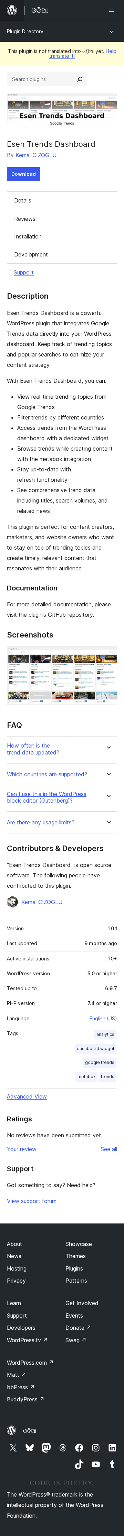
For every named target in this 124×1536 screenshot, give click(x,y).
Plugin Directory (25, 31)
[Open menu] (113, 10)
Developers (21, 1327)
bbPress (21, 1387)
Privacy (16, 1280)
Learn (14, 1303)
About (14, 1243)
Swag (75, 1340)
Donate (78, 1327)
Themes (75, 1256)
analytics (105, 1034)
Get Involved (82, 1303)
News (14, 1256)
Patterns (76, 1280)
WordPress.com (30, 1362)
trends (107, 1076)
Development (31, 254)
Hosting (17, 1268)
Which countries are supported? (47, 774)
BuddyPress (25, 1399)
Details (22, 200)
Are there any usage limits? (40, 822)
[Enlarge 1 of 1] (107, 655)
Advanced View (27, 1096)
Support (24, 272)
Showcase (78, 1243)
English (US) (103, 1018)
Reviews (24, 218)
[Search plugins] (80, 79)
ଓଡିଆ (29, 1430)
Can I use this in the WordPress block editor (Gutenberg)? (46, 797)
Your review (22, 1149)
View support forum (31, 1201)
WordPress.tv (27, 1340)
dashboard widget (95, 1048)
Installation (28, 236)
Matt (16, 1374)
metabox (86, 1076)
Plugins (74, 1268)
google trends (99, 1062)
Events (74, 1315)
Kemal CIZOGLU (36, 155)
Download (23, 174)
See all (109, 1149)
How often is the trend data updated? (33, 749)
